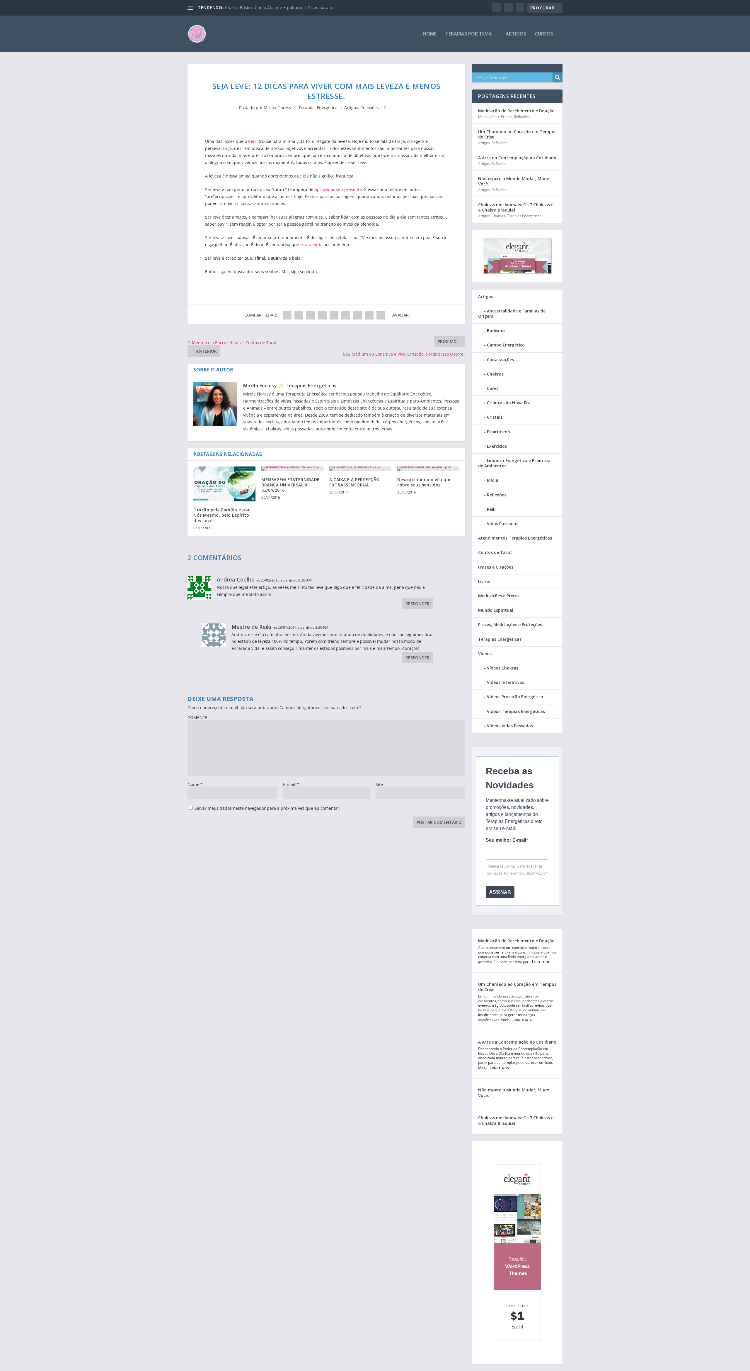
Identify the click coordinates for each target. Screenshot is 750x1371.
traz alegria (311, 244)
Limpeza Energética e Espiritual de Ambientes (515, 463)
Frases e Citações (495, 567)
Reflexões (369, 107)
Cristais (494, 417)
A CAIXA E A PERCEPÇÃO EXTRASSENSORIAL (354, 482)
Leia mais (541, 961)
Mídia (492, 480)
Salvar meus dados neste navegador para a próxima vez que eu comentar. (267, 808)
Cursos (544, 34)
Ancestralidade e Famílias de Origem (512, 313)
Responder (417, 603)
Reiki (253, 141)
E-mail (291, 784)
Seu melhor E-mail (506, 840)
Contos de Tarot (495, 552)
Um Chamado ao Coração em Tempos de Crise (517, 134)
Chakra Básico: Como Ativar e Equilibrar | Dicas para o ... (281, 7)
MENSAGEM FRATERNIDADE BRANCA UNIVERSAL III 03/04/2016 (290, 485)
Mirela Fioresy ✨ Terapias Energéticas (302, 107)
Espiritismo (498, 432)
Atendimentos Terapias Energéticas (515, 538)
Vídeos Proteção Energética (515, 696)
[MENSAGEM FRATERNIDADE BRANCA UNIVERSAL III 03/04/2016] (292, 468)
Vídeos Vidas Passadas (510, 725)
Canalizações (500, 359)
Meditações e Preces (495, 116)
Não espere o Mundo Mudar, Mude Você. (513, 181)
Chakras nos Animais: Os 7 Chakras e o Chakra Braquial (515, 207)
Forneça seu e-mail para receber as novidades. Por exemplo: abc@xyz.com (517, 869)
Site (379, 784)
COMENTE (197, 717)
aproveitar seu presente (338, 189)
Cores (492, 388)
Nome (195, 784)
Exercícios (497, 446)
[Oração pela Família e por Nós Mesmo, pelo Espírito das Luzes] (224, 483)
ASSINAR (500, 892)
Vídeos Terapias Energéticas (516, 711)
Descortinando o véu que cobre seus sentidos (424, 482)
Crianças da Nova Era (509, 402)
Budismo (496, 330)
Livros (484, 581)
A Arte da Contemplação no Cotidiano (517, 157)
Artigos (516, 34)
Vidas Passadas (502, 523)
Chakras (498, 215)
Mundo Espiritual (495, 610)
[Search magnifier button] (557, 77)
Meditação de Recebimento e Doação (516, 111)
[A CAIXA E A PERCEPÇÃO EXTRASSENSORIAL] (360, 468)
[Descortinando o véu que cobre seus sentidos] (428, 468)
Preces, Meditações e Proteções (510, 624)
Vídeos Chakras (502, 668)
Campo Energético (506, 345)
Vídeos (485, 653)
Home (430, 34)
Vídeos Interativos (505, 682)
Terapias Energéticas (524, 215)
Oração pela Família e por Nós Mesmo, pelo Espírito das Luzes (221, 515)
